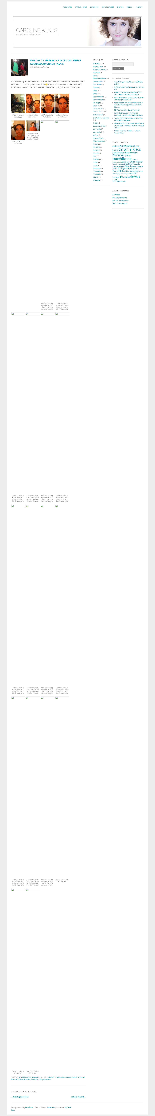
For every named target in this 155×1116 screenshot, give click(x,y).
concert (134, 159)
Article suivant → (78, 1097)
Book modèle (97, 82)
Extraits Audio (108, 7)
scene (140, 171)
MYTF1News (20, 1080)
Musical (115, 166)
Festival (74, 1077)
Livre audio (136, 164)
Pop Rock (96, 150)
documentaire (117, 162)
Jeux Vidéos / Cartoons (101, 118)
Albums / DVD (98, 66)
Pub (94, 156)
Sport (128, 174)
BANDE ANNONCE (127, 146)
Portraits (96, 153)
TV (121, 177)
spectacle (122, 174)
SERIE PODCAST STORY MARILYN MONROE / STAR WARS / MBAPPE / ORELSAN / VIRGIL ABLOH (129, 126)
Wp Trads (68, 1107)
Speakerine (34, 1080)
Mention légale (98, 138)
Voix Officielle (121, 181)
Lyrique (95, 135)
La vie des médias (99, 126)
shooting (115, 174)
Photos (120, 7)
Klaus (130, 164)
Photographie (133, 168)
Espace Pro (94, 7)
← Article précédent (19, 1097)
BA (119, 146)
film (79, 1077)
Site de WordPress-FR (119, 204)
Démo (95, 94)
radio (131, 171)
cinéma (68, 1077)
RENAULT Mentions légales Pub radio (127, 110)
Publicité (96, 159)
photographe (123, 168)
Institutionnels (98, 115)
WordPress (29, 1107)
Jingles (95, 123)
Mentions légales (99, 141)
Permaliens (47, 1080)
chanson (128, 152)
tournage (115, 177)
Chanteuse (118, 155)
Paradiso (27, 1080)
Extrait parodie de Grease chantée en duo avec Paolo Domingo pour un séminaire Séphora (128, 105)
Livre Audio (97, 129)
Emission (96, 106)
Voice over (96, 180)
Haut (13, 1110)
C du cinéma (97, 84)
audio (114, 146)
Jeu (127, 164)
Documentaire (98, 97)
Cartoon (96, 88)
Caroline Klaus (81, 7)
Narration (129, 166)
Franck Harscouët (118, 164)
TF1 (40, 1080)
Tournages (35, 1077)
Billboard (96, 73)
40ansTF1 (51, 1077)
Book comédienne (99, 79)
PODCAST (96, 147)
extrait (140, 162)
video (125, 177)
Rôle (136, 171)
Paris (135, 166)
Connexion (116, 195)
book (137, 146)
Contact (139, 7)
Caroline (115, 150)
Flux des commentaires (120, 201)
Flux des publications (119, 198)
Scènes (95, 162)
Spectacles (97, 168)
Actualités (67, 7)
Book (95, 76)
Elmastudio (51, 1107)
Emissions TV (97, 109)
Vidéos (129, 7)
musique (121, 166)
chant (134, 153)
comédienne (121, 159)
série (131, 174)
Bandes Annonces (99, 69)
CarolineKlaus (118, 153)
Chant (95, 91)
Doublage (96, 103)
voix (131, 177)
